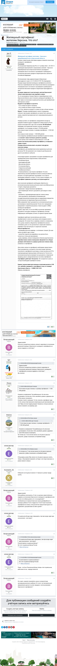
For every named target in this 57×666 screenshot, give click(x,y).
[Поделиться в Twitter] (2, 627)
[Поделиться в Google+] (9, 627)
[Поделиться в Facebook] (4, 627)
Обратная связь (31, 640)
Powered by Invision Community (28, 643)
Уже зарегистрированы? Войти (36, 2)
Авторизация (5, 35)
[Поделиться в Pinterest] (14, 627)
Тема (23, 640)
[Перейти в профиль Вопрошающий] (9, 347)
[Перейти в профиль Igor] (9, 368)
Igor (9, 360)
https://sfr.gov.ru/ (23, 547)
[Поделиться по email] (11, 627)
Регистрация (50, 2)
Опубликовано (25, 53)
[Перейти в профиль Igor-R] (3, 38)
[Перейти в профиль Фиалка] (9, 423)
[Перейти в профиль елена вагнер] (9, 453)
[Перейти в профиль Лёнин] (9, 391)
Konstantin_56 (9, 470)
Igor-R (15, 42)
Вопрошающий (9, 339)
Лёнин (9, 383)
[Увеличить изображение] (36, 296)
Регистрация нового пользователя (15, 615)
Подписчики (49, 35)
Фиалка (9, 415)
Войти (42, 615)
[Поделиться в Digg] (7, 627)
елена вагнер (9, 446)
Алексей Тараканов (23, 641)
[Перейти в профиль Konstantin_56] (9, 478)
